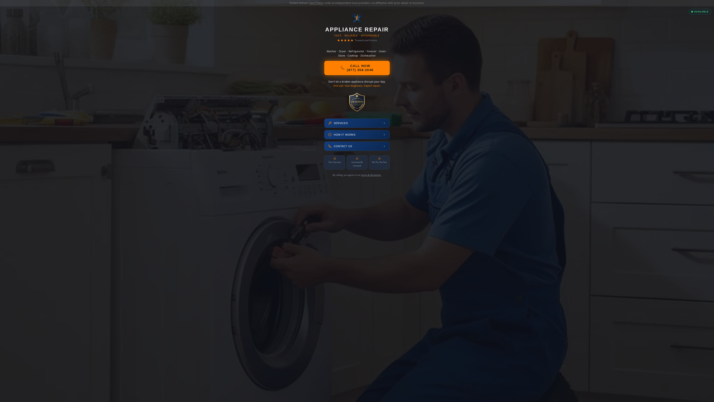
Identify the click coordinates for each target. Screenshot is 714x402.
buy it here (316, 3)
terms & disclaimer (371, 175)
